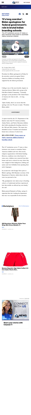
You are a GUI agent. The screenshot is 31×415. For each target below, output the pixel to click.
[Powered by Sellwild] (26, 298)
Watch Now (26, 2)
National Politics (6, 14)
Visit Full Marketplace (24, 206)
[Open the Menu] (2, 2)
